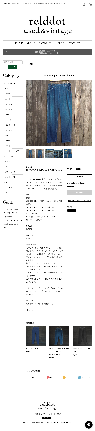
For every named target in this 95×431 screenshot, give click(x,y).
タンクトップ (10, 125)
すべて (34, 377)
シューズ (8, 109)
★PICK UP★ (10, 83)
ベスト (7, 146)
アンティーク (10, 172)
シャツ (7, 89)
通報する (69, 207)
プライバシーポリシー (13, 220)
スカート (8, 188)
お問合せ (8, 217)
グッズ (7, 161)
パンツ (7, 94)
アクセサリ (9, 156)
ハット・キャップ (12, 151)
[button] (46, 44)
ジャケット (9, 135)
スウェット (9, 130)
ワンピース (9, 182)
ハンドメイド (10, 177)
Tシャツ (8, 120)
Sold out (79, 193)
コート (7, 141)
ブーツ (7, 115)
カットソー (9, 104)
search (12, 67)
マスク (7, 193)
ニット (7, 99)
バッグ (7, 167)
